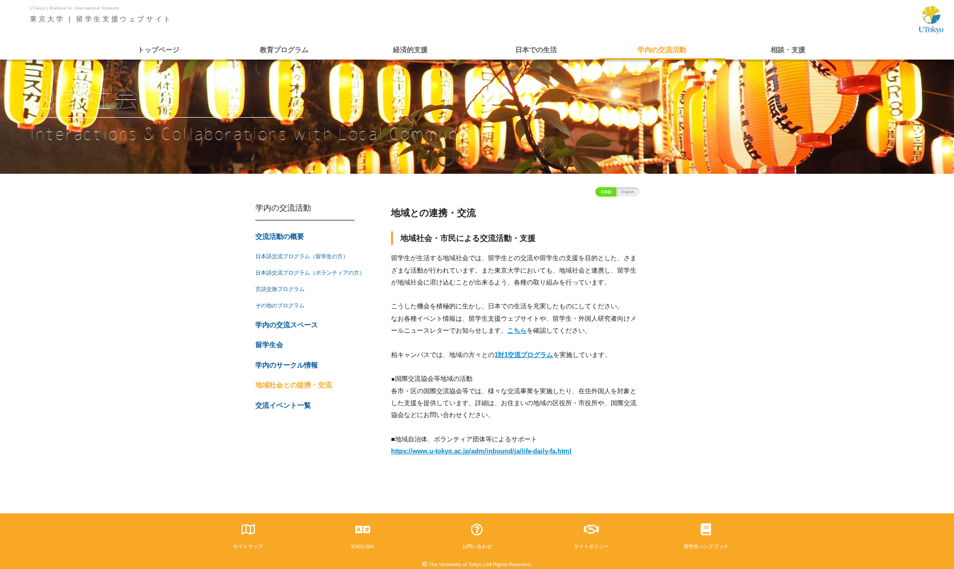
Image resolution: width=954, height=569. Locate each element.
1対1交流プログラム (523, 354)
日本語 (606, 192)
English (628, 192)
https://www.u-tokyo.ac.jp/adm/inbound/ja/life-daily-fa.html (481, 451)
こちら (517, 330)
